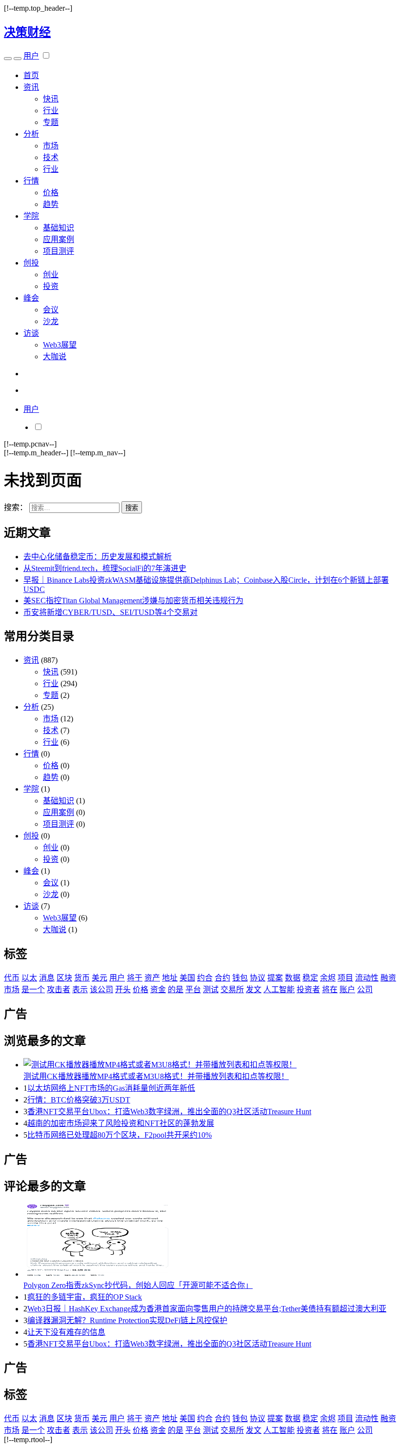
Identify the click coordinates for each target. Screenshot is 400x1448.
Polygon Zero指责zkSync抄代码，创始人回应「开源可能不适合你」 (138, 1285)
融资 (388, 978)
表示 (80, 989)
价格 (51, 192)
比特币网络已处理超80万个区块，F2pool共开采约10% (119, 1135)
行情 (31, 181)
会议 (51, 310)
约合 (205, 978)
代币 (12, 978)
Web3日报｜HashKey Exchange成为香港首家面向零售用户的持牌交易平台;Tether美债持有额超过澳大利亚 (206, 1309)
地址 (170, 978)
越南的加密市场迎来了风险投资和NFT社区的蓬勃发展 (120, 1123)
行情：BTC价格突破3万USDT (78, 1100)
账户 (347, 989)
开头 (123, 989)
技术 (51, 157)
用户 (31, 56)
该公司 (101, 989)
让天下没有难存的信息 (66, 1332)
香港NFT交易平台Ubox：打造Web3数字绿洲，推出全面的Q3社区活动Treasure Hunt (169, 1111)
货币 (82, 978)
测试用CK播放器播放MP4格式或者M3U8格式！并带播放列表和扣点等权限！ (156, 1076)
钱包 (240, 978)
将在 (330, 989)
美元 (99, 978)
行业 (51, 110)
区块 (64, 978)
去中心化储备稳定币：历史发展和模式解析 (97, 556)
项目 (345, 978)
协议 (257, 978)
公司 (365, 989)
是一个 (33, 989)
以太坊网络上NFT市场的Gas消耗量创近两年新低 (111, 1088)
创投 (31, 263)
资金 (158, 989)
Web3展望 (60, 345)
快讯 (51, 99)
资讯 (31, 87)
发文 (253, 989)
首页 (31, 75)
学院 (31, 216)
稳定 (310, 978)
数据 (292, 978)
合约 (222, 978)
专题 (51, 122)
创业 (51, 274)
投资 (51, 286)
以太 (29, 978)
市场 (51, 146)
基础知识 (58, 228)
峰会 (31, 298)
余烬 (328, 978)
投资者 (308, 989)
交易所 (232, 989)
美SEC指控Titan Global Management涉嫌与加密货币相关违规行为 (133, 600)
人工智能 (279, 989)
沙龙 (51, 321)
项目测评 (58, 251)
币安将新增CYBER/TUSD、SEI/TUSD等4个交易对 (110, 612)
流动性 (367, 978)
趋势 (51, 204)
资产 (152, 978)
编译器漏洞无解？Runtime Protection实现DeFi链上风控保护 (127, 1320)
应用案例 (58, 239)
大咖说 (54, 356)
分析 (31, 134)
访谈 (31, 333)
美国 (187, 978)
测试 (211, 989)
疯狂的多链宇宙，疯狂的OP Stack (84, 1297)
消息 (47, 978)
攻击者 (58, 989)
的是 (175, 989)
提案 (275, 978)
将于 (134, 978)
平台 (193, 989)
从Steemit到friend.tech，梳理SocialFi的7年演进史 (104, 568)
